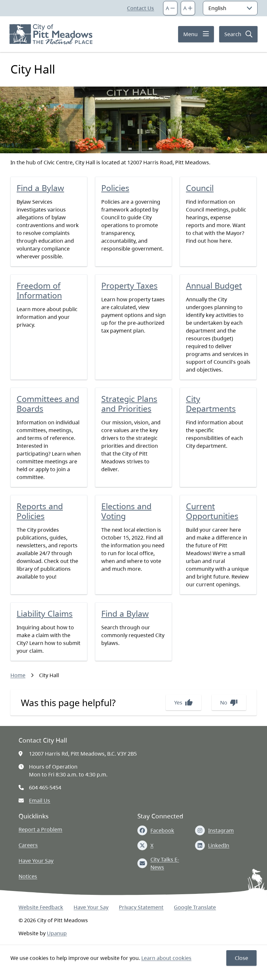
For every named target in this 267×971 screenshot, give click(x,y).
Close (241, 958)
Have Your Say (36, 860)
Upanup (57, 933)
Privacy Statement (141, 907)
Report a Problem (40, 829)
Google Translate (195, 907)
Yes (183, 702)
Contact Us (140, 8)
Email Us (39, 800)
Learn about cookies (166, 958)
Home (17, 675)
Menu (190, 34)
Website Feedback (41, 907)
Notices (28, 876)
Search (232, 34)
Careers (28, 845)
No (229, 702)
